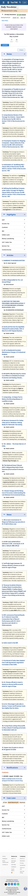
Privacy (22, 863)
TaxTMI (14, 2)
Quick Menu (12, 869)
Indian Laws (6, 235)
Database (13, 867)
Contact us (5, 864)
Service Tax (5, 246)
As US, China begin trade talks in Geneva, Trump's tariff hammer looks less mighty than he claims (13, 706)
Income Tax (5, 223)
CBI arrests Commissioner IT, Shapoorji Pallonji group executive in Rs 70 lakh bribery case (13, 522)
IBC (3, 231)
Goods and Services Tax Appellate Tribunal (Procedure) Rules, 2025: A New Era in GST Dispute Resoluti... (13, 329)
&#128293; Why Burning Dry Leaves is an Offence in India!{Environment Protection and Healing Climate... (14, 376)
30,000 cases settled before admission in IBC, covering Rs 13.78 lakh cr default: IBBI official (13, 544)
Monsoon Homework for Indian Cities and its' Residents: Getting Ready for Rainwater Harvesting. (12, 422)
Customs (5, 227)
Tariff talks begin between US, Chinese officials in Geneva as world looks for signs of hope (13, 565)
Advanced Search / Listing (10, 10)
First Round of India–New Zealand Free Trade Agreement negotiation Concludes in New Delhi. (13, 662)
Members (22, 861)
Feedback (4, 858)
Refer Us (13, 858)
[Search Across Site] (20, 3)
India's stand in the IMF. (10, 643)
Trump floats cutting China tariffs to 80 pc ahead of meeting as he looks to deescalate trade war (14, 728)
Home (4, 856)
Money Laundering (8, 238)
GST (3, 220)
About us (22, 858)
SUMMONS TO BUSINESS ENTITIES (14, 260)
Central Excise (6, 250)
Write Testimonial (5, 861)
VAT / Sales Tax (7, 242)
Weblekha (15, 880)
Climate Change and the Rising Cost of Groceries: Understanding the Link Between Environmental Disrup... (14, 493)
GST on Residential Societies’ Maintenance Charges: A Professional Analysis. (13, 352)
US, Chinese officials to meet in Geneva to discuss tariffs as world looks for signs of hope (12, 684)
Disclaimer (22, 865)
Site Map (13, 864)
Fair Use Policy (22, 871)
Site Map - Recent (13, 861)
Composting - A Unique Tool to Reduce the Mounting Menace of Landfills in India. (12, 399)
